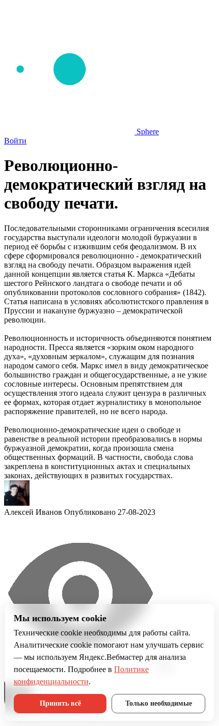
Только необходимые (158, 703)
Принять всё (60, 703)
